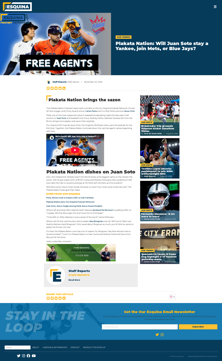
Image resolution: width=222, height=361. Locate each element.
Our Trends (123, 37)
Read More (74, 280)
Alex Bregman (96, 221)
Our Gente (146, 122)
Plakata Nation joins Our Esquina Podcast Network (70, 202)
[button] (198, 326)
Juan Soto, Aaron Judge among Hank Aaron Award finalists (74, 206)
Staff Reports (59, 82)
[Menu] (215, 7)
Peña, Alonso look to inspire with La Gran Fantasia (70, 198)
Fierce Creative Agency (209, 356)
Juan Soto (61, 118)
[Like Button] (171, 297)
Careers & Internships (55, 347)
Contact (75, 347)
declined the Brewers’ (103, 210)
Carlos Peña (91, 111)
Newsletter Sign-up (94, 347)
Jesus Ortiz (129, 111)
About (35, 347)
